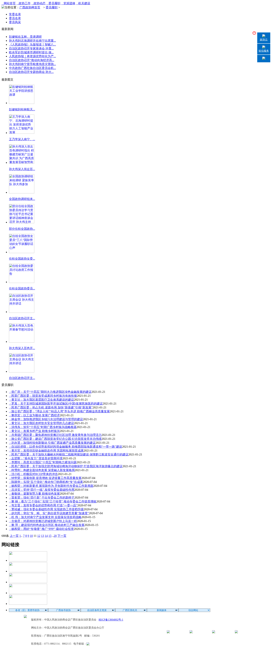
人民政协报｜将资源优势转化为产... (32, 56)
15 (49, 535)
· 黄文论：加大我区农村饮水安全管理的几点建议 (41, 423)
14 (46, 535)
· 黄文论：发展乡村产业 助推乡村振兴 (34, 431)
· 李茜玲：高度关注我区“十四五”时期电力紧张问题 (43, 462)
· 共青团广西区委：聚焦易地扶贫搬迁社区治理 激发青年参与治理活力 (55, 434)
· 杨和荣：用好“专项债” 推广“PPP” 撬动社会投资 (41, 528)
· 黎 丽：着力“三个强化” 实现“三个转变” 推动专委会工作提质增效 (52, 501)
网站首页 (8, 3)
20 (55, 535)
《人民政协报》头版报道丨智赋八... (32, 44)
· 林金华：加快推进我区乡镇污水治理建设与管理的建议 (46, 419)
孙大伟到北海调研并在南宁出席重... (32, 40)
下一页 (61, 535)
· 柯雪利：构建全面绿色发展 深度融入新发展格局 (42, 470)
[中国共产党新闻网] (28, 560)
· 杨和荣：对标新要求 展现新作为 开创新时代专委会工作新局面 (51, 485)
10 (31, 535)
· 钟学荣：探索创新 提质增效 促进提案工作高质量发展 (45, 478)
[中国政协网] (28, 582)
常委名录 (15, 14)
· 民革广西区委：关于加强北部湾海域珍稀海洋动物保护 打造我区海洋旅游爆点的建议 (65, 466)
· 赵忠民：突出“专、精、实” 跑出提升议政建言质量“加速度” (49, 513)
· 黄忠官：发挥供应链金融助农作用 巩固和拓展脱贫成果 (46, 450)
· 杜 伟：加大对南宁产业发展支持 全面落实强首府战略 (45, 517)
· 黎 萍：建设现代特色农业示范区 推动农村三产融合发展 (46, 525)
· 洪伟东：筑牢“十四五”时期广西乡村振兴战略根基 (43, 427)
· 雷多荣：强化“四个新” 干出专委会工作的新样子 (41, 497)
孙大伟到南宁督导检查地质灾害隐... (32, 64)
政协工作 (23, 3)
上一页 (14, 535)
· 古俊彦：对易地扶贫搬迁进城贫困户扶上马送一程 (43, 521)
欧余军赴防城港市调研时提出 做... (31, 52)
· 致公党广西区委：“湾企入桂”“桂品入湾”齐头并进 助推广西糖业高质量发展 (59, 411)
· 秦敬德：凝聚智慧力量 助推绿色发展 (34, 493)
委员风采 (15, 22)
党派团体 (68, 3)
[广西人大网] (28, 592)
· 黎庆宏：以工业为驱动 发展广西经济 (34, 415)
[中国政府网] (28, 571)
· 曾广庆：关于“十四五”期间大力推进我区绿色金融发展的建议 (50, 391)
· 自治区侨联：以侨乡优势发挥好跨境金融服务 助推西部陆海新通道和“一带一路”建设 (65, 446)
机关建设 (83, 3)
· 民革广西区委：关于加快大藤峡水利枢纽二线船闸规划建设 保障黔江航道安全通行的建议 (68, 454)
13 (42, 535)
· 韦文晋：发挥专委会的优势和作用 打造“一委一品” (43, 505)
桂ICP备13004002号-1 (111, 619)
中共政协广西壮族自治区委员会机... (32, 68)
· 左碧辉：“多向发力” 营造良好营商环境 (35, 458)
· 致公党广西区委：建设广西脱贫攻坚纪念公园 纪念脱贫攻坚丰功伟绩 (55, 438)
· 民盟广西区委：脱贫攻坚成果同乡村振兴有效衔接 (43, 395)
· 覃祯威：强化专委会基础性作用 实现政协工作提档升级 (46, 509)
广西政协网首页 (29, 7)
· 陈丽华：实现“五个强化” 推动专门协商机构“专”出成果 (46, 481)
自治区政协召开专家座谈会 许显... (31, 48)
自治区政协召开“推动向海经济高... (31, 60)
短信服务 (264, 50)
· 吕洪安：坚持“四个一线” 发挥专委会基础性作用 (41, 489)
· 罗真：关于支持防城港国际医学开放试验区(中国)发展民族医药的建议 (56, 403)
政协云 (264, 39)
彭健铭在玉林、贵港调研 (25, 36)
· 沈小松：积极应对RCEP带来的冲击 (33, 474)
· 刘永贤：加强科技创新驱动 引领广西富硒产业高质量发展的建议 (52, 442)
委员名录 (15, 18)
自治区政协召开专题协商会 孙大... (31, 71)
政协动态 (38, 3)
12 (38, 535)
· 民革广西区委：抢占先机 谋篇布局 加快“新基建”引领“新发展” (51, 407)
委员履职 (53, 3)
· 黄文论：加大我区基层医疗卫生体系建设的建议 (41, 399)
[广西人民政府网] (28, 603)
